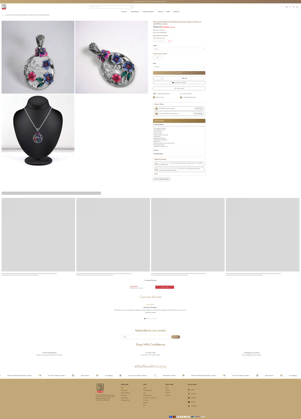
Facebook (193, 393)
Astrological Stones (147, 390)
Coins (144, 392)
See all (156, 173)
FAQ (122, 387)
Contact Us (168, 395)
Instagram (193, 397)
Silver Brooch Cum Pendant (149, 397)
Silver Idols (145, 400)
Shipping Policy (124, 397)
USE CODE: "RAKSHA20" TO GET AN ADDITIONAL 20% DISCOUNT (150, 1)
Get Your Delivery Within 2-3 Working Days (168, 168)
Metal (154, 63)
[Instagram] (189, 398)
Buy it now (179, 72)
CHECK (169, 41)
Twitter (192, 389)
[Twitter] (189, 389)
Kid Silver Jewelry (147, 395)
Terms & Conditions (125, 392)
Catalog (167, 390)
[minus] (154, 78)
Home (3, 15)
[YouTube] (189, 402)
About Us (168, 392)
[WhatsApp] (189, 406)
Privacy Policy (124, 390)
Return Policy (124, 395)
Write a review (164, 287)
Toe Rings (145, 402)
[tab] (144, 318)
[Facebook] (189, 394)
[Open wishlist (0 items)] (290, 7)
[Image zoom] (38, 57)
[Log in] (293, 7)
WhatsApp (193, 406)
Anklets (145, 387)
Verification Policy (125, 400)
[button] (184, 78)
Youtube (193, 401)
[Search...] (132, 7)
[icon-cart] (297, 6)
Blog (144, 405)
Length (155, 45)
